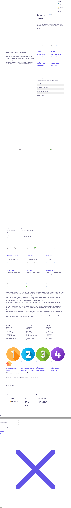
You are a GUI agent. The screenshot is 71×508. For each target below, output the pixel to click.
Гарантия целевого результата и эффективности (42, 368)
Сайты (59, 8)
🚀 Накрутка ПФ (13, 399)
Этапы (59, 4)
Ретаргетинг (11, 270)
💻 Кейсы (60, 3)
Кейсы (26, 398)
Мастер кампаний (12, 256)
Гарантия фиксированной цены (11, 368)
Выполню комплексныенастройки (55, 63)
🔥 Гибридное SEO (14, 401)
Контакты (60, 11)
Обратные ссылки (43, 401)
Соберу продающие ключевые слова (56, 52)
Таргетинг (49, 256)
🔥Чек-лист (60, 7)
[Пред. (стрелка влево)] (0, 507)
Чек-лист (27, 402)
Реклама (60, 10)
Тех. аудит (41, 399)
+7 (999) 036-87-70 (10, 382)
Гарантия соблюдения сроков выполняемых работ (27, 368)
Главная (59, 1)
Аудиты (59, 5)
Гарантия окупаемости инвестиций (55, 368)
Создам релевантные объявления (41, 63)
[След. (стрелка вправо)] (1, 507)
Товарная (30, 270)
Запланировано (42, 398)
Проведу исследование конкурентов (41, 52)
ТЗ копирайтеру (43, 402)
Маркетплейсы (50, 270)
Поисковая (30, 256)
